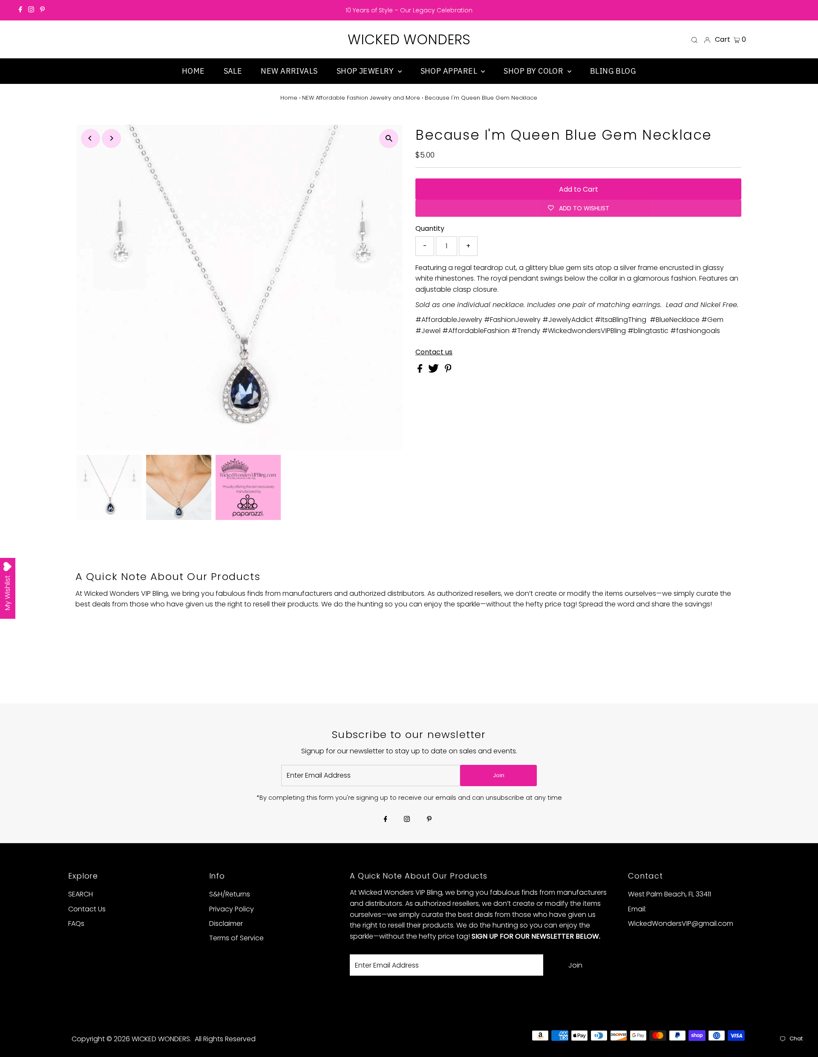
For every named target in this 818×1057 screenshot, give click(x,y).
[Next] (111, 138)
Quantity (429, 228)
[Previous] (90, 138)
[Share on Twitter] (434, 370)
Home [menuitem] (193, 71)
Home (288, 98)
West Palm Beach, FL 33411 (669, 894)
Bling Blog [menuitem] (613, 71)
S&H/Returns (229, 894)
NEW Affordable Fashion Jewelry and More (361, 98)
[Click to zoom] (388, 138)
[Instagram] (31, 10)
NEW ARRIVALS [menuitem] (289, 71)
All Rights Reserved (225, 1039)
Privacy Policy (231, 909)
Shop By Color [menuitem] (534, 71)
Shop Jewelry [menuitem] (366, 71)
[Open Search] (694, 39)
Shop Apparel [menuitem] (450, 71)
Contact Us (87, 909)
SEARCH (80, 894)
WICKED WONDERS (409, 39)
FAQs (76, 923)
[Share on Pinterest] (448, 370)
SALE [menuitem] (233, 71)
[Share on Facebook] (421, 370)
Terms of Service (236, 938)
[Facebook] (20, 10)
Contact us (433, 352)
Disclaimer (226, 923)
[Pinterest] (42, 10)
